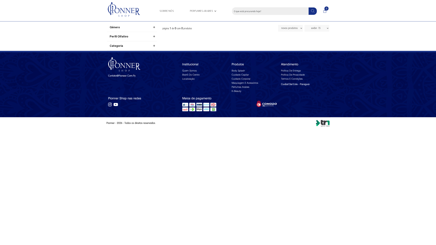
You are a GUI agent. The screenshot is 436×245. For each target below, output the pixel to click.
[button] (203, 11)
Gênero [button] (115, 27)
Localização (188, 78)
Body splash (238, 70)
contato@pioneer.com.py (121, 76)
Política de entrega (291, 70)
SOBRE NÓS (167, 11)
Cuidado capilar (240, 74)
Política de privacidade (293, 74)
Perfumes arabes (240, 87)
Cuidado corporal (241, 78)
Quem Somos (189, 70)
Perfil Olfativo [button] (119, 36)
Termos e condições (292, 78)
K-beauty (236, 91)
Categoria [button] (116, 46)
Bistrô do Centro (191, 74)
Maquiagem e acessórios (245, 82)
